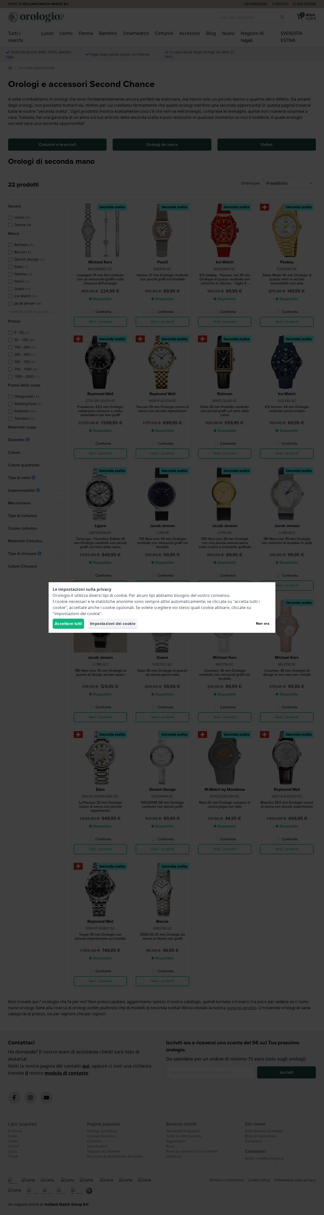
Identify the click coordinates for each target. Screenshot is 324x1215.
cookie (120, 595)
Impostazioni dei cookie (112, 623)
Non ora (262, 623)
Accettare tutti (68, 623)
